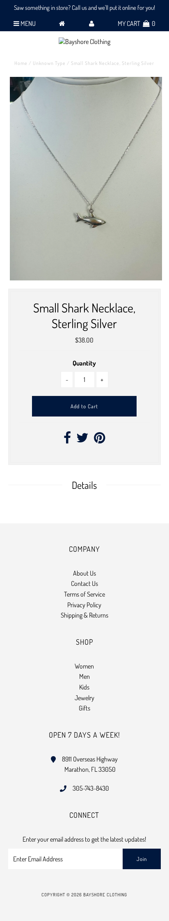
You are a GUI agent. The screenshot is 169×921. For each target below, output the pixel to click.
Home (20, 63)
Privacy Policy (84, 605)
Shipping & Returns (84, 615)
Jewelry (84, 698)
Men (84, 676)
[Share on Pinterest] (99, 440)
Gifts (84, 708)
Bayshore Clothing (105, 895)
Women (84, 666)
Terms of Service (84, 594)
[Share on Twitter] (82, 440)
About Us (84, 573)
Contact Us (84, 583)
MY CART (136, 23)
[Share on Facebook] (67, 440)
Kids (84, 687)
